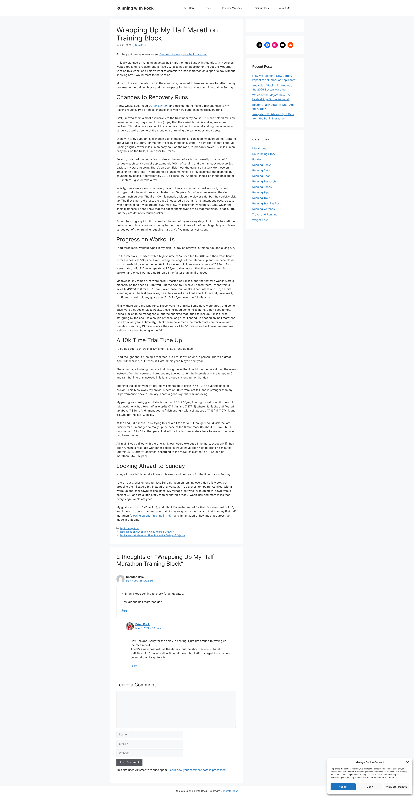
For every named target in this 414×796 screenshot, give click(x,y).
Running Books (262, 165)
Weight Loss (260, 220)
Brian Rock (142, 624)
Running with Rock (135, 8)
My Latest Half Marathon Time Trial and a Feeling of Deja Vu (152, 535)
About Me (284, 8)
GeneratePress (229, 790)
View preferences (396, 786)
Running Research (264, 181)
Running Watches (232, 8)
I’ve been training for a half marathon (183, 54)
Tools (208, 8)
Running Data (261, 170)
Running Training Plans (267, 203)
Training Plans (260, 8)
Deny (370, 786)
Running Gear (261, 176)
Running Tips (260, 192)
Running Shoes (262, 187)
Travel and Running (264, 214)
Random (257, 159)
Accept (343, 786)
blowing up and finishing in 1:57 (151, 515)
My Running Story (129, 528)
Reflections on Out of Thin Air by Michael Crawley (147, 531)
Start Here (189, 8)
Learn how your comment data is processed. (198, 770)
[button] (407, 762)
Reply (124, 610)
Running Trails (261, 198)
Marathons (259, 148)
